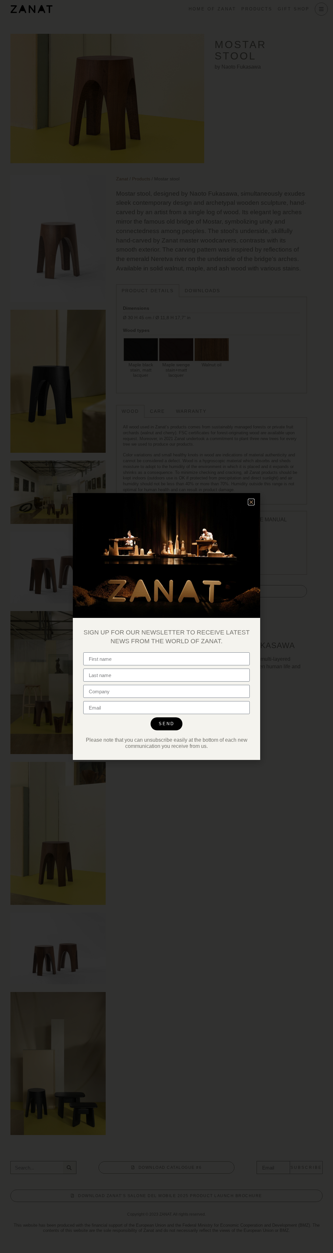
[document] (166, 626)
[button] (251, 502)
